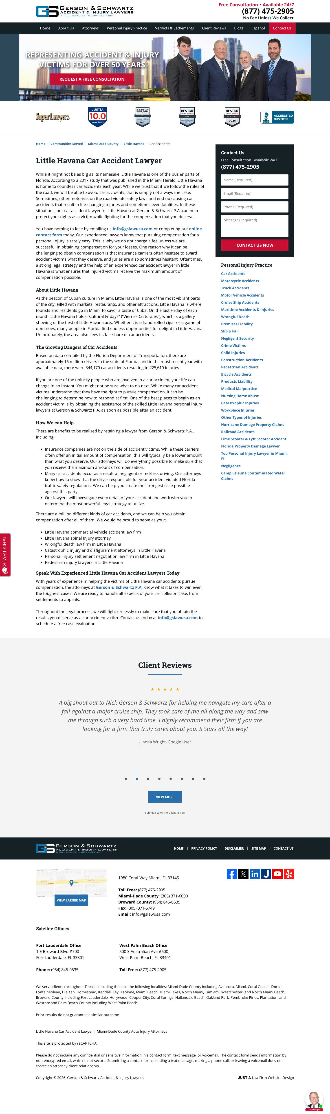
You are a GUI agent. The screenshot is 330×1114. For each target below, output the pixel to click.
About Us (66, 28)
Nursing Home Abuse (240, 395)
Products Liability (237, 381)
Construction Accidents (242, 359)
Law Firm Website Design (266, 1077)
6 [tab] (181, 778)
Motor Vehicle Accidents (242, 295)
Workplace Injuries (238, 410)
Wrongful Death (235, 316)
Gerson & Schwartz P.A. (119, 587)
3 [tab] (148, 778)
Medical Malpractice (239, 388)
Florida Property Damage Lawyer (250, 446)
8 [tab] (204, 778)
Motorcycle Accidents (240, 280)
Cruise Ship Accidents (240, 302)
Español (258, 28)
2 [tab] (137, 778)
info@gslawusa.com (133, 228)
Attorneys (90, 28)
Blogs (238, 28)
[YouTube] (277, 874)
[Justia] (266, 874)
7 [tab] (193, 778)
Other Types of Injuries (241, 417)
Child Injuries (233, 352)
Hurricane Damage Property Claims (252, 424)
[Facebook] (232, 874)
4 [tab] (159, 778)
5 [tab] (170, 778)
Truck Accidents (235, 288)
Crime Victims (233, 345)
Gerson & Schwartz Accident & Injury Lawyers (105, 1077)
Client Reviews (214, 28)
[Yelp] (289, 874)
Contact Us (282, 28)
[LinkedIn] (255, 874)
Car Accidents (233, 273)
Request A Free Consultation (92, 79)
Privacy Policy (204, 848)
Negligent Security (237, 338)
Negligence (231, 465)
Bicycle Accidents (236, 374)
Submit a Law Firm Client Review (165, 813)
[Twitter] (243, 874)
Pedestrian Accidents (240, 367)
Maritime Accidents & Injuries (247, 309)
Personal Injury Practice (127, 28)
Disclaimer (234, 848)
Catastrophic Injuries (240, 403)
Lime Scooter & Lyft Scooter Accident (253, 438)
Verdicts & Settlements (174, 28)
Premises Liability (237, 323)
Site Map (258, 848)
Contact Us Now (255, 245)
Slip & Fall (230, 331)
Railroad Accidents (238, 431)
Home (45, 28)
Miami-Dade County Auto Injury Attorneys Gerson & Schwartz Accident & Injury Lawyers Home (84, 11)
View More (165, 797)
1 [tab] (125, 778)
